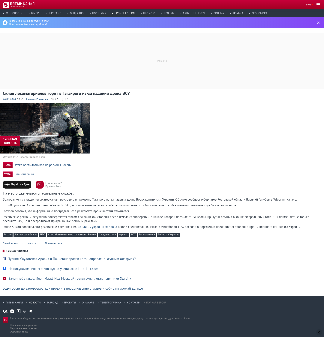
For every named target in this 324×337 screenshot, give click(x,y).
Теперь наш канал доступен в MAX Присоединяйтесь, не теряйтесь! (29, 22)
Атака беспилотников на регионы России (42, 165)
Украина (123, 234)
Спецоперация (24, 174)
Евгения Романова (37, 99)
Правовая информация (23, 325)
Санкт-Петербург (194, 13)
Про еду (169, 13)
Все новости (13, 13)
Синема (219, 13)
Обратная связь (19, 331)
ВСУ (133, 234)
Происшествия (125, 13)
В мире (35, 13)
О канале (88, 302)
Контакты (133, 302)
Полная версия (156, 302)
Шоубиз (237, 13)
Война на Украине (168, 234)
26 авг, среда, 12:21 (17, 7)
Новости (35, 302)
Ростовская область (25, 234)
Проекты (70, 302)
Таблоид (52, 302)
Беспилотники (147, 234)
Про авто (149, 13)
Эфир (308, 4)
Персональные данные (23, 328)
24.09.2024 (9, 99)
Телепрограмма (110, 302)
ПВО (42, 234)
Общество (77, 13)
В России (55, 13)
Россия (8, 234)
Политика (99, 13)
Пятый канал (14, 302)
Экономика (259, 13)
